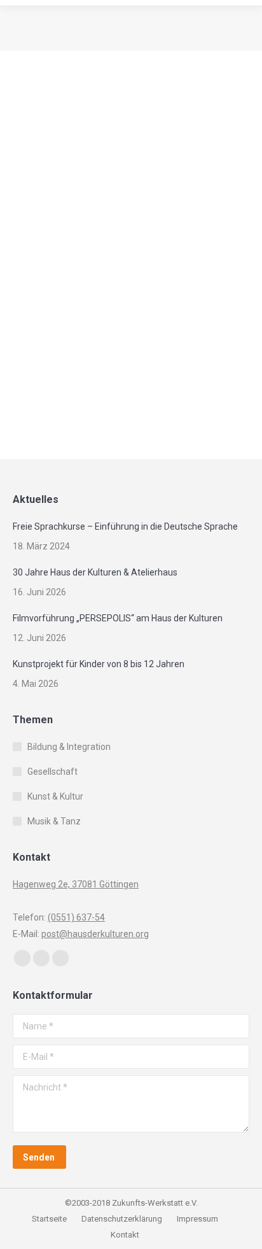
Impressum (197, 1219)
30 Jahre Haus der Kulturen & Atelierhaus (95, 572)
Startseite (50, 1219)
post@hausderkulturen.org (95, 934)
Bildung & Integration (69, 110)
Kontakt (125, 1234)
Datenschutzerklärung (121, 1219)
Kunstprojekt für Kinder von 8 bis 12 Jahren (98, 664)
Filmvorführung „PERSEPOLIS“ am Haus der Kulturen (118, 618)
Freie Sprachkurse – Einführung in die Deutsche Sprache (125, 526)
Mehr (45, 394)
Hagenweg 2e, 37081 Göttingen (76, 884)
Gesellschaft (54, 127)
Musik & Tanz (54, 821)
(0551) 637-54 (76, 917)
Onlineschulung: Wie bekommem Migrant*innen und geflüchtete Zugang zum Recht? (128, 288)
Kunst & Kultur (55, 796)
